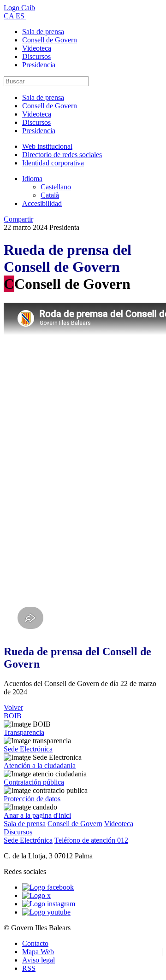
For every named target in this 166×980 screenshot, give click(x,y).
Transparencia (24, 732)
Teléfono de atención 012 (91, 840)
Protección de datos (32, 799)
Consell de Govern (49, 40)
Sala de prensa (43, 31)
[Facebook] (48, 887)
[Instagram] (48, 904)
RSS (29, 968)
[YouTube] (46, 912)
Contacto (35, 943)
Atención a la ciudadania (40, 765)
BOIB (13, 716)
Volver (13, 707)
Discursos (36, 56)
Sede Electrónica (28, 749)
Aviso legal (38, 960)
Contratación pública (34, 782)
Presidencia (38, 65)
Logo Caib (19, 8)
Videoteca (36, 48)
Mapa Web (38, 952)
